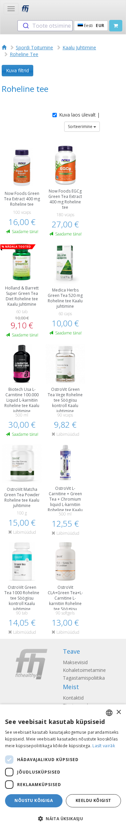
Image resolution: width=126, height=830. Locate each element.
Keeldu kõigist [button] (93, 800)
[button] (63, 818)
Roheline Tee (24, 54)
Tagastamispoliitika (84, 678)
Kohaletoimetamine (84, 670)
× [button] (118, 712)
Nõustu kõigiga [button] (33, 800)
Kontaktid (73, 698)
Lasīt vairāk (103, 746)
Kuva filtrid (17, 70)
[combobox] (45, 25)
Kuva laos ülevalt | (79, 114)
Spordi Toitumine (34, 47)
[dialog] (63, 767)
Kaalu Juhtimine (79, 47)
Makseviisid (75, 662)
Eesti (93, 25)
